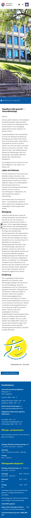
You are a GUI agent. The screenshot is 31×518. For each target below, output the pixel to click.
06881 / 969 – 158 (15, 424)
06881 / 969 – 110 (14, 403)
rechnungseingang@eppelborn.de (12, 408)
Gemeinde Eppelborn (9, 4)
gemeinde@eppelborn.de (14, 422)
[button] (19, 4)
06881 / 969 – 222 (9, 419)
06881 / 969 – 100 (19, 401)
